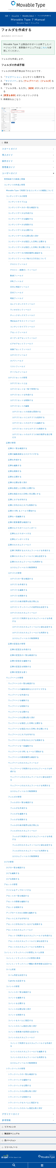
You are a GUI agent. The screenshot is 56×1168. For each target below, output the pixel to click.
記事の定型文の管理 (16, 644)
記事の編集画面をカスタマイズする (23, 454)
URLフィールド (17, 281)
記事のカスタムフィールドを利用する (26, 562)
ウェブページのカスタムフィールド (23, 763)
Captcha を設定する (17, 981)
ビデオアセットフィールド (21, 344)
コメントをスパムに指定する (20, 1020)
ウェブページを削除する (18, 706)
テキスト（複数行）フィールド (23, 270)
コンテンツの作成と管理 (14, 185)
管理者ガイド (8, 167)
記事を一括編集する (16, 517)
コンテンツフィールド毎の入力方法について (27, 259)
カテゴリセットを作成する (21, 395)
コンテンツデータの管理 (16, 196)
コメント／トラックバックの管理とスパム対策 (24, 952)
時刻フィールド (17, 298)
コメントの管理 (12, 986)
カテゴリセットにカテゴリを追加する (28, 417)
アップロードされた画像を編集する (21, 913)
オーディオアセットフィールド (23, 338)
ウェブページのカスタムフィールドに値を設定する (31, 778)
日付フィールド (17, 293)
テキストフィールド (18, 264)
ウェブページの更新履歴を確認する (23, 757)
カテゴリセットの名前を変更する (26, 412)
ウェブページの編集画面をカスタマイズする (27, 689)
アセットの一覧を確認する (17, 896)
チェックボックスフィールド (22, 315)
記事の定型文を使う (18, 672)
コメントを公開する (16, 1003)
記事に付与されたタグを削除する (22, 505)
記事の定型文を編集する (20, 661)
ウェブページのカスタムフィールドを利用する (30, 786)
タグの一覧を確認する (15, 868)
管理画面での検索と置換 (14, 179)
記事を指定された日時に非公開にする (24, 494)
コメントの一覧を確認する (19, 992)
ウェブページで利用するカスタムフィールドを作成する (31, 770)
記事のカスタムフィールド (19, 545)
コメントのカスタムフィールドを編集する (28, 1052)
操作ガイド (7, 161)
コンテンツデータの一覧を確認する (23, 207)
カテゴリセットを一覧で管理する (24, 389)
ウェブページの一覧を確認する (21, 683)
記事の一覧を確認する (17, 448)
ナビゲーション (13, 77)
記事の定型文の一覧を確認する (23, 655)
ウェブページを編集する (18, 700)
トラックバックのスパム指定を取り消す (25, 1108)
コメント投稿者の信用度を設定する (23, 1032)
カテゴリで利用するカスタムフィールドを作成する (32, 620)
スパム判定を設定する (17, 975)
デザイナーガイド (10, 1114)
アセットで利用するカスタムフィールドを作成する (30, 936)
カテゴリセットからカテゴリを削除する (29, 429)
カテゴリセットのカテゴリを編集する (28, 423)
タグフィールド (17, 361)
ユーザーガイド (9, 173)
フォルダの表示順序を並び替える (24, 825)
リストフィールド (17, 366)
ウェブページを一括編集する (20, 746)
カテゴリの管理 (14, 573)
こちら (44, 48)
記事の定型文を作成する (20, 649)
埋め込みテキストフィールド (22, 321)
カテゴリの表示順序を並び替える (24, 601)
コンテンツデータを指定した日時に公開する (27, 242)
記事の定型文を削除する (20, 667)
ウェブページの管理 (14, 678)
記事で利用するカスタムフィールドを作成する (30, 550)
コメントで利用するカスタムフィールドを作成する (31, 1044)
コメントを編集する (16, 998)
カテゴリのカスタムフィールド (23, 613)
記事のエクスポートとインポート (22, 528)
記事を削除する (14, 471)
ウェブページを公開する (18, 712)
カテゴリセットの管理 (17, 378)
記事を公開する (14, 477)
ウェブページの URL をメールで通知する (26, 752)
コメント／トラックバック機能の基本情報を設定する (29, 964)
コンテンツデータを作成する (20, 213)
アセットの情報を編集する (17, 902)
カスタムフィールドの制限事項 (23, 567)
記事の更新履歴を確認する (19, 522)
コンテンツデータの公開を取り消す (23, 236)
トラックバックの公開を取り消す (22, 1091)
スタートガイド (9, 149)
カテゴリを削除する (18, 596)
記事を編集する (14, 465)
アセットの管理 (10, 884)
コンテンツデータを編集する (20, 219)
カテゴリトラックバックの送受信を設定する (29, 607)
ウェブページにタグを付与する (21, 734)
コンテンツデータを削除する (20, 225)
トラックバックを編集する (19, 1080)
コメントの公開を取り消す (19, 1009)
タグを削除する (12, 879)
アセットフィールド (18, 332)
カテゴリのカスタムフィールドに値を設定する (32, 627)
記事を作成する (14, 460)
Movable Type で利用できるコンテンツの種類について (30, 190)
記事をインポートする (19, 539)
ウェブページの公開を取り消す (21, 718)
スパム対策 (11, 969)
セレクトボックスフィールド (22, 304)
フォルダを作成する (18, 808)
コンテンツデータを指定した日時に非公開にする (29, 247)
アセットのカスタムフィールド (19, 930)
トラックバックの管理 (15, 1069)
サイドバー (11, 81)
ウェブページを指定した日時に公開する (25, 723)
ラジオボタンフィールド (20, 310)
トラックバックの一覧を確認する (22, 1074)
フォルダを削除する (18, 819)
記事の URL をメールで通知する (22, 511)
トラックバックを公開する (19, 1086)
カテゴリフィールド (18, 355)
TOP (6, 15)
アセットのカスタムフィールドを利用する (26, 947)
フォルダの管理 (14, 797)
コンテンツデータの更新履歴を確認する (25, 253)
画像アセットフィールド (20, 349)
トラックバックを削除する (19, 1097)
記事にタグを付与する (17, 500)
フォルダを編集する (18, 814)
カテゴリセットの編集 (19, 406)
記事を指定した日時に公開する (21, 488)
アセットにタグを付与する (17, 918)
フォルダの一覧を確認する (21, 802)
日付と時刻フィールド (19, 287)
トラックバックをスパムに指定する (23, 1103)
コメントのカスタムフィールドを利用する (28, 1057)
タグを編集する (12, 873)
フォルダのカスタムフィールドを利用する (30, 851)
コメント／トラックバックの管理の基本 (23, 958)
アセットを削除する (14, 907)
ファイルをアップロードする (18, 890)
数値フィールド (17, 276)
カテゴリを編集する (18, 590)
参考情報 (6, 1120)
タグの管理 (9, 862)
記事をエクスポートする (20, 534)
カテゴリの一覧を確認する (21, 579)
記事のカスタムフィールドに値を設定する (28, 556)
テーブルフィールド (18, 372)
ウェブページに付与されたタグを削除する (26, 740)
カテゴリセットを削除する (21, 400)
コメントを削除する (16, 1015)
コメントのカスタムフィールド (21, 1037)
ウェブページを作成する (18, 695)
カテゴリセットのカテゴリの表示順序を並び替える (32, 436)
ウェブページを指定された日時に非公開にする (28, 729)
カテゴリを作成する (18, 584)
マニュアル (15, 15)
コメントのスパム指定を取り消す (22, 1026)
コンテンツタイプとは (17, 202)
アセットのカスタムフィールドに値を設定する (28, 941)
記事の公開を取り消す (17, 482)
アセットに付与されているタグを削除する (24, 924)
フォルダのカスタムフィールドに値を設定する (32, 845)
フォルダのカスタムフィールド (23, 831)
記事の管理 (11, 443)
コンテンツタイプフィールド (22, 327)
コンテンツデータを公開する (20, 230)
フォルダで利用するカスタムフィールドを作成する (32, 838)
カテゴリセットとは (18, 383)
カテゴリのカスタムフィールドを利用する (30, 633)
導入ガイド (7, 155)
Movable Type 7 (28, 15)
